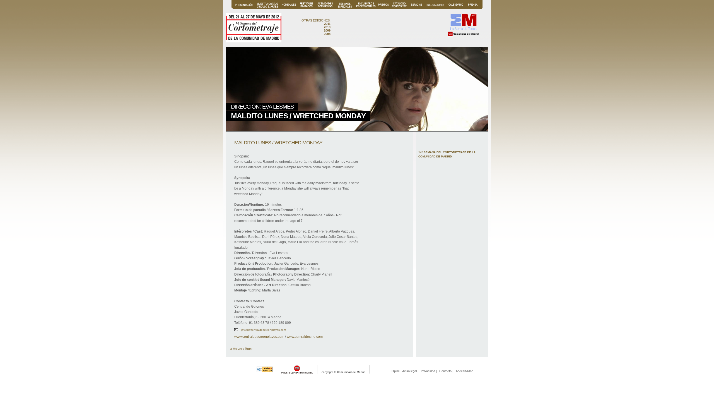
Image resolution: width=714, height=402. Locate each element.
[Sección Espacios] (416, 8)
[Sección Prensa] (473, 8)
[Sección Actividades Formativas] (325, 8)
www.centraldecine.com (305, 337)
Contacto (445, 371)
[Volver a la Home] (253, 40)
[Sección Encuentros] (366, 8)
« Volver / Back (241, 349)
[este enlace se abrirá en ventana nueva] (463, 35)
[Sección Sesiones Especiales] (345, 8)
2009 (327, 30)
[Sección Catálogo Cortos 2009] (399, 8)
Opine (396, 371)
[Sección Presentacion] (244, 8)
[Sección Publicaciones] (435, 8)
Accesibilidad (464, 371)
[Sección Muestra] (267, 8)
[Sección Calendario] (455, 8)
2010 (327, 27)
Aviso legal (409, 371)
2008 (327, 33)
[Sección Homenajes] (289, 8)
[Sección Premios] (383, 8)
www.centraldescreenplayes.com (259, 337)
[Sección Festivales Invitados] (306, 8)
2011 (327, 23)
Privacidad (428, 371)
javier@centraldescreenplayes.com (263, 329)
